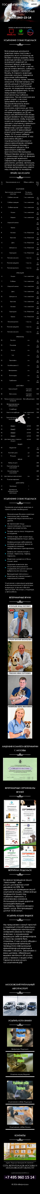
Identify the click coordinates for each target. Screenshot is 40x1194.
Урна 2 (13, 429)
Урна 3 (13, 432)
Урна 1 (13, 426)
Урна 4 (13, 436)
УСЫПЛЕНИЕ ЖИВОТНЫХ (20, 11)
